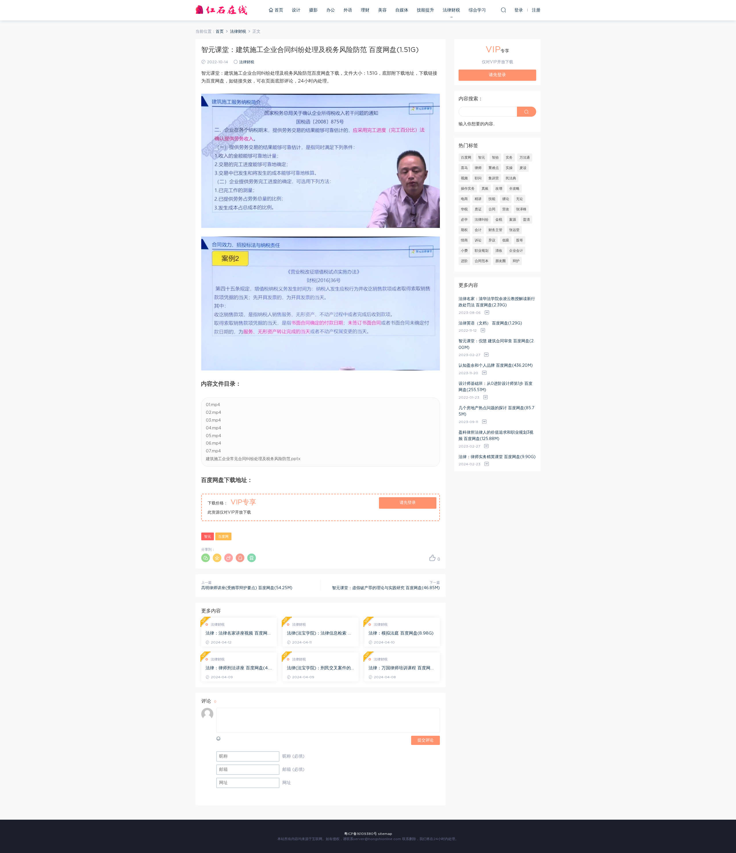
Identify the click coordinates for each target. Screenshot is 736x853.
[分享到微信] (205, 558)
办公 (330, 10)
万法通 (525, 157)
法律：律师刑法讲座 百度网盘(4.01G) (239, 668)
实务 (509, 157)
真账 (485, 188)
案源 (512, 219)
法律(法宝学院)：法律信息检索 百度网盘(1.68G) (319, 633)
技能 (491, 199)
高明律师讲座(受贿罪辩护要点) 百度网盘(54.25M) (246, 588)
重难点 (493, 168)
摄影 (313, 10)
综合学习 (477, 10)
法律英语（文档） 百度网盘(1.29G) (490, 323)
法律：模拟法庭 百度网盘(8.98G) (401, 633)
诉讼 (478, 240)
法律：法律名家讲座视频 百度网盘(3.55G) (239, 633)
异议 (491, 240)
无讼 (519, 199)
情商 (464, 240)
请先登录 (408, 503)
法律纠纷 (481, 219)
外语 (348, 10)
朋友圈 (500, 261)
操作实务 (468, 188)
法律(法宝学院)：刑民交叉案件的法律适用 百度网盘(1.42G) (319, 668)
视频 (464, 178)
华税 (464, 209)
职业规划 (481, 250)
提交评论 (425, 740)
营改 (505, 209)
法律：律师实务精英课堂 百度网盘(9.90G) (497, 457)
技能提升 (425, 10)
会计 (478, 230)
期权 (464, 230)
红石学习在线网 (221, 10)
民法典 (511, 178)
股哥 (519, 240)
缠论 (505, 199)
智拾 (495, 157)
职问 (478, 178)
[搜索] (503, 10)
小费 (464, 250)
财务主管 (495, 230)
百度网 (223, 536)
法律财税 (451, 10)
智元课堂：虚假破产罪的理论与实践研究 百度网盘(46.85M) (386, 588)
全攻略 (514, 188)
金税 (498, 219)
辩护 (516, 261)
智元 (207, 536)
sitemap (385, 833)
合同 (491, 209)
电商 (464, 199)
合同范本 (481, 261)
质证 (478, 209)
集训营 (493, 178)
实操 (509, 168)
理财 (365, 10)
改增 (498, 188)
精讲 (478, 199)
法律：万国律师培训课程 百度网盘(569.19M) (402, 668)
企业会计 (516, 250)
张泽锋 (521, 209)
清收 (498, 250)
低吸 (505, 240)
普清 (526, 219)
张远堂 (514, 230)
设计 (296, 10)
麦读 (523, 168)
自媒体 (401, 10)
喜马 (464, 168)
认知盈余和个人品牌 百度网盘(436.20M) (496, 366)
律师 (478, 168)
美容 (382, 10)
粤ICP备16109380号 (360, 833)
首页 (278, 10)
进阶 (464, 261)
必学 (464, 219)
